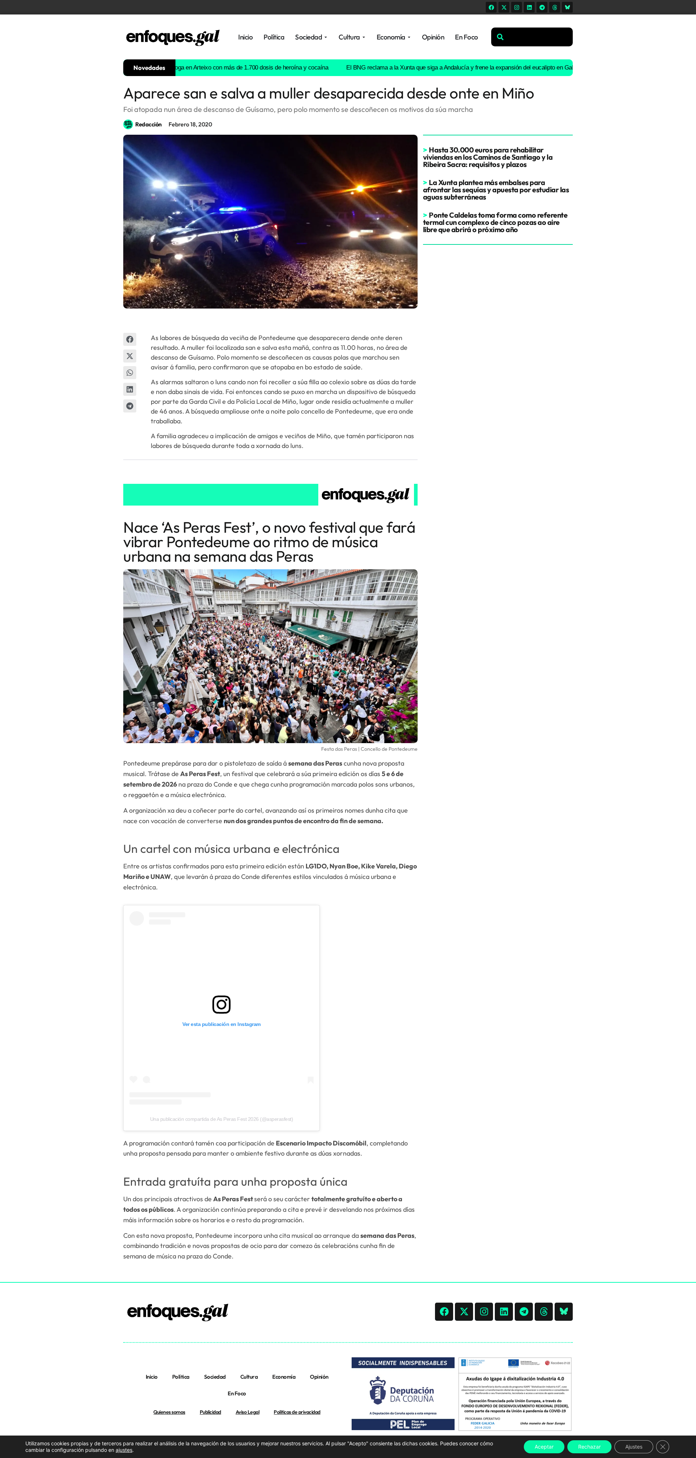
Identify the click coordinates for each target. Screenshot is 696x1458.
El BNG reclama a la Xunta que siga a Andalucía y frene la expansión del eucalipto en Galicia (426, 67)
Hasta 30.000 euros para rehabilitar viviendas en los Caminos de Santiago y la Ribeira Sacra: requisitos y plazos (488, 157)
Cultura (249, 1376)
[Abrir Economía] (409, 37)
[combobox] (532, 37)
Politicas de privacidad (297, 1412)
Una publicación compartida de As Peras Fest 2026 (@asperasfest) (221, 1119)
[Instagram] (516, 7)
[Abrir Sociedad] (326, 37)
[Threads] (554, 7)
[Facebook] (491, 7)
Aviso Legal (248, 1412)
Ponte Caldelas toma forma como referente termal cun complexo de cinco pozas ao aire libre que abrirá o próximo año (495, 222)
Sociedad (215, 1376)
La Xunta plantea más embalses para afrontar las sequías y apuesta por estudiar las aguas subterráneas (496, 189)
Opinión (319, 1376)
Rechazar (589, 1447)
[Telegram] (541, 7)
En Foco (237, 1393)
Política (181, 1376)
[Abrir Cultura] (364, 37)
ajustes (124, 1450)
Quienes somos (169, 1412)
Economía (283, 1376)
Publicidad (210, 1412)
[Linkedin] (529, 7)
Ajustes (633, 1447)
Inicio (152, 1376)
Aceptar (544, 1447)
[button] (129, 339)
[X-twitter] (503, 7)
